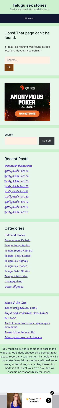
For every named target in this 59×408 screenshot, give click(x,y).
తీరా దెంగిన (10, 318)
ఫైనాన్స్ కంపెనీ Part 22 (16, 186)
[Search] (9, 67)
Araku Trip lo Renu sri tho (20, 332)
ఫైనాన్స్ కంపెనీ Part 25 (16, 170)
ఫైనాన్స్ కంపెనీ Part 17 (16, 212)
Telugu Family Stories (18, 255)
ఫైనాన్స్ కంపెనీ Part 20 (17, 196)
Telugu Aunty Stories (17, 245)
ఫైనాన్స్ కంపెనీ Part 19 (16, 201)
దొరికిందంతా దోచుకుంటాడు (18, 165)
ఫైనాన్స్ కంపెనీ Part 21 (16, 191)
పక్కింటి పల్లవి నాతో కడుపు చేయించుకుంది (26, 312)
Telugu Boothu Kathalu (18, 250)
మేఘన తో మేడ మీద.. (16, 302)
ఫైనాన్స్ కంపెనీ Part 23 (17, 181)
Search (9, 134)
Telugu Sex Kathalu (16, 260)
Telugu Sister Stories (17, 271)
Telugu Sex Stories (16, 266)
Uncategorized (13, 281)
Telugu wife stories (16, 276)
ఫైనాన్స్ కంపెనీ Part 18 (16, 206)
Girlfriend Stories (15, 235)
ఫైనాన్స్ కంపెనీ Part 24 (17, 176)
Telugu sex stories (30, 5)
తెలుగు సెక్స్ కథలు (14, 286)
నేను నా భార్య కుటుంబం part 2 (21, 307)
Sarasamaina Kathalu (17, 240)
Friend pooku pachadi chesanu (23, 337)
